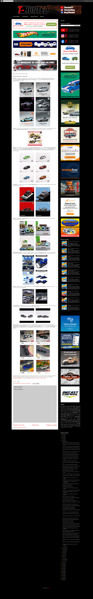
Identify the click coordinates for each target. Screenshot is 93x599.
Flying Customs (65, 411)
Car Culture (67, 407)
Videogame (78, 426)
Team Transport (70, 424)
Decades (78, 409)
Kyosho (79, 415)
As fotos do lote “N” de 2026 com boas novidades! (73, 263)
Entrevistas (71, 410)
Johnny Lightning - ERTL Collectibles (68, 508)
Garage (62, 412)
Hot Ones (73, 413)
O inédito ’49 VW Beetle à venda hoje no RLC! (70, 504)
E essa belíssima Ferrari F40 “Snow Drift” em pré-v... (71, 483)
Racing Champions (77, 420)
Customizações (74, 409)
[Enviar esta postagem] (18, 381)
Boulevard (63, 407)
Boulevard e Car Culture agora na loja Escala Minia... (71, 490)
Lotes (62, 416)
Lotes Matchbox (25, 16)
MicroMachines (63, 418)
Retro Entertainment (76, 421)
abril (63, 556)
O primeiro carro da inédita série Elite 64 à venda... (71, 525)
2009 (63, 579)
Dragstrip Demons (66, 410)
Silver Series (75, 422)
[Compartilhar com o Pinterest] (38, 383)
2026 (63, 434)
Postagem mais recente (18, 425)
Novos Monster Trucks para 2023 (68, 522)
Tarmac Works (28, 383)
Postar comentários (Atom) (21, 427)
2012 (63, 575)
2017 (63, 568)
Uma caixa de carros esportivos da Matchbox (70, 534)
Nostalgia (78, 418)
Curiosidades (68, 409)
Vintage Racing (63, 427)
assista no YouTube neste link (40, 377)
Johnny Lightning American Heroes (68, 531)
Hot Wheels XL (73, 414)
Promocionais (68, 420)
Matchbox (77, 416)
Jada (61, 415)
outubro (64, 548)
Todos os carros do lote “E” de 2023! (68, 496)
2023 (63, 438)
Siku (71, 422)
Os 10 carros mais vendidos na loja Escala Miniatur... (71, 446)
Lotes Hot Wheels (16, 16)
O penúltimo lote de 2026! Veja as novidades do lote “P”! (73, 270)
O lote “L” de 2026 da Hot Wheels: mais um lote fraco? (73, 249)
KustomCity (75, 415)
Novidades (63, 419)
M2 (65, 416)
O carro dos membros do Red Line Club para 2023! (71, 523)
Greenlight (75, 412)
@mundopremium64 (30, 377)
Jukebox (72, 415)
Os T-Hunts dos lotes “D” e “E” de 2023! (69, 500)
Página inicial (35, 425)
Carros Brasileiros (76, 407)
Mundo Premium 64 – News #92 (67, 470)
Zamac (70, 427)
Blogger (49, 587)
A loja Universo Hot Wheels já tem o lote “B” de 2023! (71, 526)
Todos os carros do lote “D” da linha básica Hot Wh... (71, 505)
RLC (61, 422)
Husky (77, 414)
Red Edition (69, 421)
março (64, 558)
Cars (61, 408)
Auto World (73, 406)
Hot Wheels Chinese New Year (67, 486)
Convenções (75, 408)
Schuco (69, 422)
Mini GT (20, 383)
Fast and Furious (77, 410)
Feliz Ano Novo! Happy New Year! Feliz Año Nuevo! (71, 442)
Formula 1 (70, 411)
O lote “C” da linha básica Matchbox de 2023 (70, 464)
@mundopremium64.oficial (18, 377)
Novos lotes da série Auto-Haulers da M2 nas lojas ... (71, 447)
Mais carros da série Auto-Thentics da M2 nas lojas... (71, 451)
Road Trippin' (65, 422)
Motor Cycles (73, 418)
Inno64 (17, 383)
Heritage (62, 413)
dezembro (64, 441)
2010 (63, 578)
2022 (63, 440)
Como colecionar (70, 408)
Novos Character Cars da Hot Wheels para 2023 (70, 519)
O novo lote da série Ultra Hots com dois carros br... (71, 454)
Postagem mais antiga (51, 425)
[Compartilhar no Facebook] (37, 383)
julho (64, 552)
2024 (63, 437)
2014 (63, 572)
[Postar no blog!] (34, 383)
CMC (66, 408)
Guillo (79, 412)
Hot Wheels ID (67, 414)
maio (64, 555)
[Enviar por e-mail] (33, 383)
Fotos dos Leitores (76, 411)
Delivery (62, 410)
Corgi (64, 409)
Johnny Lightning (66, 415)
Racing (72, 420)
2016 (63, 569)
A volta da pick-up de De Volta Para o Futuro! (70, 467)
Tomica (76, 424)
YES (68, 427)
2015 (63, 571)
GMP (70, 412)
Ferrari (62, 411)
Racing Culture (63, 421)
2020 (63, 564)
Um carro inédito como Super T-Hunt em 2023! (70, 457)
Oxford (68, 419)
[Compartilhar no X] (36, 383)
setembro (64, 549)
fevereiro (64, 559)
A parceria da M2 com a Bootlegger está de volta (70, 530)
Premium (23, 383)
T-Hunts (78, 423)
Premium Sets (63, 420)
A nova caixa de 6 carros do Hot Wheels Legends (70, 497)
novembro (64, 546)
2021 (63, 562)
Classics (64, 408)
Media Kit (42, 16)
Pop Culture (73, 419)
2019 (63, 565)
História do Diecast (34, 16)
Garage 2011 (66, 412)
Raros (66, 421)
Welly (67, 427)
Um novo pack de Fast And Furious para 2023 (70, 455)
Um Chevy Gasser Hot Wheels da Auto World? (70, 468)
